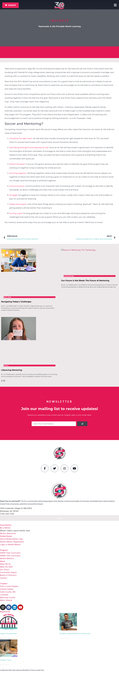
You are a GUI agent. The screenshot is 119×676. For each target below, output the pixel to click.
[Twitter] (54, 468)
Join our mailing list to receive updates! (59, 408)
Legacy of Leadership (8, 633)
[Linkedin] (14, 607)
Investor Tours (6, 660)
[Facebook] (9, 607)
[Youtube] (74, 468)
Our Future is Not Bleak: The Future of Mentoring (85, 280)
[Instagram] (64, 468)
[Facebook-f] (44, 468)
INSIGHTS (59, 20)
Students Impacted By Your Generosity (75, 633)
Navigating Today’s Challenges (16, 302)
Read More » (5, 638)
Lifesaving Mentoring (11, 370)
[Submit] (82, 423)
